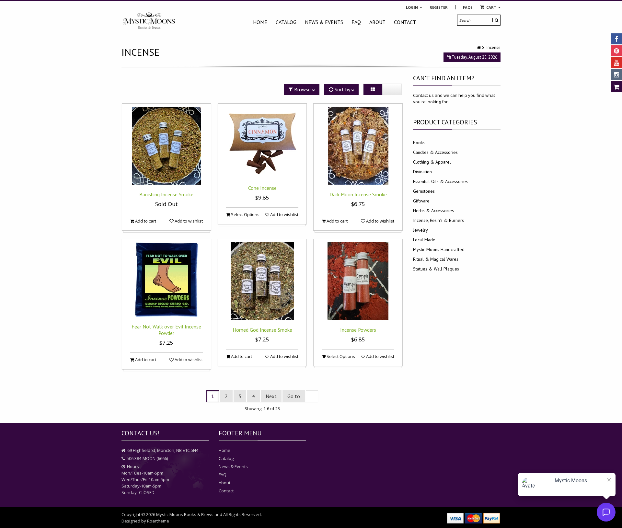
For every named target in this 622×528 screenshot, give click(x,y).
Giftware (421, 201)
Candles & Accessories (435, 152)
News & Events (324, 22)
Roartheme (158, 521)
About (377, 22)
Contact (405, 22)
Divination (422, 172)
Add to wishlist (188, 221)
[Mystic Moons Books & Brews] (149, 21)
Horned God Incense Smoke (262, 330)
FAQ (356, 22)
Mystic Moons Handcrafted (439, 249)
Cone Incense (262, 188)
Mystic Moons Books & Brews (184, 514)
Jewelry (420, 230)
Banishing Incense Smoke (166, 194)
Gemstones (424, 191)
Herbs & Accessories (433, 210)
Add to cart (145, 221)
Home (260, 22)
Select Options (244, 214)
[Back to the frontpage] (479, 47)
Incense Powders (358, 330)
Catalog (286, 22)
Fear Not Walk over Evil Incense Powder (166, 329)
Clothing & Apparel (432, 162)
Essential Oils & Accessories (440, 181)
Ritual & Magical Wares (435, 259)
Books (419, 142)
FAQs (468, 7)
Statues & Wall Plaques (436, 269)
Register (439, 7)
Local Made (424, 240)
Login (412, 7)
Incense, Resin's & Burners (438, 220)
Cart (491, 7)
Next (271, 396)
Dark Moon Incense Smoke (358, 194)
